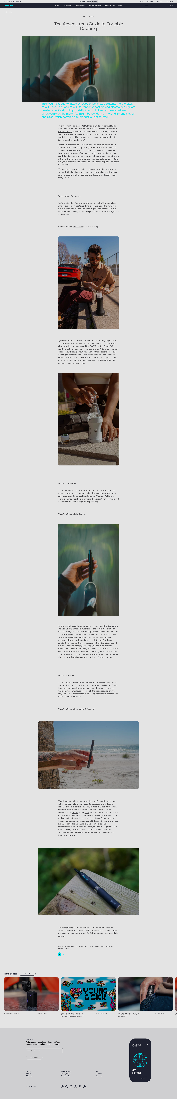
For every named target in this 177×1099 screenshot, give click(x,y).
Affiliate (28, 1074)
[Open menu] (146, 5)
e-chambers (67, 5)
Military (28, 1071)
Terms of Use (66, 1071)
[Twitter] (75, 1086)
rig (59, 140)
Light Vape (86, 709)
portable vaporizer (70, 343)
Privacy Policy (65, 1074)
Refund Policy (66, 1076)
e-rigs (57, 5)
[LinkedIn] (66, 1086)
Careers (99, 1076)
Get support (169, 1)
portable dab (111, 137)
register (150, 1)
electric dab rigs (65, 131)
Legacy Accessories (95, 5)
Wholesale (29, 1076)
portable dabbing (70, 172)
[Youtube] (84, 1086)
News (120, 5)
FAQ (97, 1071)
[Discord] (80, 1086)
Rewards (159, 1)
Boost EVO (78, 227)
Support (99, 1074)
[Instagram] (62, 1086)
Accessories (80, 5)
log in (141, 1)
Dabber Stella (67, 634)
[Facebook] (71, 1086)
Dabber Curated (110, 5)
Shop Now (95, 1)
